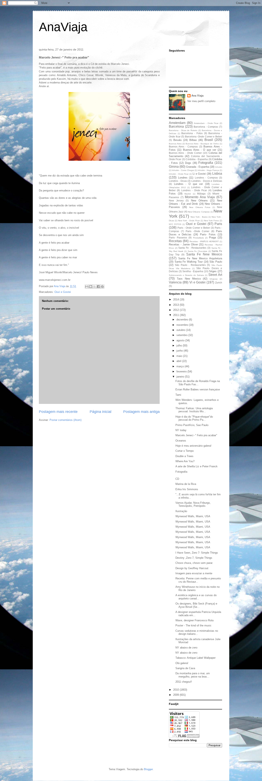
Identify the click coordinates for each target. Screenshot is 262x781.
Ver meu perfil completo (201, 101)
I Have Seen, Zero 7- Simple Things (196, 552)
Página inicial (100, 412)
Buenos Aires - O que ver (199, 149)
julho (179, 345)
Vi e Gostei (197, 282)
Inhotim (218, 167)
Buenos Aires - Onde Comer (185, 153)
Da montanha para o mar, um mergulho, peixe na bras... (192, 675)
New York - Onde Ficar (189, 220)
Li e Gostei (199, 173)
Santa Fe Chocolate (197, 251)
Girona (174, 166)
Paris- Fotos (208, 234)
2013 (176, 304)
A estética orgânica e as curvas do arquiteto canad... (196, 597)
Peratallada (198, 238)
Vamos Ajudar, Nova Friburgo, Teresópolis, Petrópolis (193, 504)
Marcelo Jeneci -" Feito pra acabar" (196, 435)
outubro (181, 330)
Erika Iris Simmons (186, 489)
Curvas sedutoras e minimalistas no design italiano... (196, 632)
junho (180, 350)
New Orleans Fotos (199, 207)
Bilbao (193, 140)
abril (179, 361)
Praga (212, 237)
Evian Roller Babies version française (197, 389)
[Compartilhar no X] (95, 286)
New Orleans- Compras (199, 212)
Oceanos (180, 440)
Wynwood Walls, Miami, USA (192, 516)
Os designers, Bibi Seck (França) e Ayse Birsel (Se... (196, 605)
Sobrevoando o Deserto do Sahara (186, 275)
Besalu (177, 140)
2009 (176, 694)
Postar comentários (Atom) (65, 419)
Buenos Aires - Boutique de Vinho (202, 144)
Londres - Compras (206, 177)
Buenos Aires (175, 144)
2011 (176, 315)
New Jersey (176, 200)
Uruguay (214, 279)
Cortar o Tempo (184, 450)
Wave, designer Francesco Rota (194, 620)
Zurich (218, 282)
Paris (218, 224)
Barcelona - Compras (206, 126)
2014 (176, 299)
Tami (178, 394)
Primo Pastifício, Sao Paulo (191, 425)
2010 (176, 689)
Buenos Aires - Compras (183, 146)
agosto (180, 340)
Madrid (187, 194)
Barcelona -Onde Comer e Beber (203, 136)
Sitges (213, 271)
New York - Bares (199, 217)
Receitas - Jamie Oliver (183, 244)
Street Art (215, 274)
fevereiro (181, 371)
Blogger (148, 769)
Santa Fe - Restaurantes (192, 247)
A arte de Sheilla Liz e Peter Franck (196, 466)
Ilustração (181, 511)
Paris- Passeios (178, 237)
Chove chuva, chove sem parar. (194, 562)
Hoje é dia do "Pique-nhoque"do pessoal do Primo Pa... (194, 418)
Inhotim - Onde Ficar (179, 174)
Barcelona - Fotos (191, 133)
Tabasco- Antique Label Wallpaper (195, 657)
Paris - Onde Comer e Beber (193, 227)
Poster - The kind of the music (193, 625)
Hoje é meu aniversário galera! (193, 445)
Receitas (175, 241)
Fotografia (205, 162)
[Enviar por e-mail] (87, 286)
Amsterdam (177, 123)
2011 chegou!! (183, 681)
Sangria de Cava (185, 668)
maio (179, 355)
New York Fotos (211, 220)
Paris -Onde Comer (197, 231)
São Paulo (215, 261)
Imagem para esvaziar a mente (193, 573)
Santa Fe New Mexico (204, 254)
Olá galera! (181, 663)
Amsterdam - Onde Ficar (206, 123)
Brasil (208, 140)
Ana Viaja (197, 95)
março (180, 366)
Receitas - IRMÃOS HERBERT (204, 241)
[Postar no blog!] (91, 286)
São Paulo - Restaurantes (190, 265)
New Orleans (199, 200)
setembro (182, 335)
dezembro (182, 319)
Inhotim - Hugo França (208, 170)
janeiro (180, 376)
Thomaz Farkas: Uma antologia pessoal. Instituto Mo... (194, 410)
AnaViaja (63, 27)
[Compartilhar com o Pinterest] (102, 286)
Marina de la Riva (185, 483)
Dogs (188, 162)
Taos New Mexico (189, 278)
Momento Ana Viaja (200, 197)
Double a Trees (184, 456)
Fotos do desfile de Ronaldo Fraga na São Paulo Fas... (197, 383)
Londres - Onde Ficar (194, 190)
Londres (182, 177)
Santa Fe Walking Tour (189, 261)
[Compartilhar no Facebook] (98, 286)
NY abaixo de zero (186, 647)
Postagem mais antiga (141, 412)
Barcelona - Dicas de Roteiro (183, 130)
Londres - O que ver (188, 183)
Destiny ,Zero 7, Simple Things (193, 557)
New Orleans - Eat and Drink (195, 202)
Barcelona (176, 126)
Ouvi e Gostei (62, 291)
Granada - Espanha (197, 166)
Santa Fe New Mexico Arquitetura (200, 258)
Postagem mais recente (58, 412)
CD (177, 478)
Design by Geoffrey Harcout (191, 568)
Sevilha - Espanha (192, 271)
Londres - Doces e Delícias (206, 181)
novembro (182, 324)
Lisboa (217, 173)
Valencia (175, 282)
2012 (176, 309)
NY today (180, 430)
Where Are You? (184, 461)
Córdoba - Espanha (197, 159)
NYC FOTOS (175, 224)
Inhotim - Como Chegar (183, 170)
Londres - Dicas (178, 181)
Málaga (201, 193)
